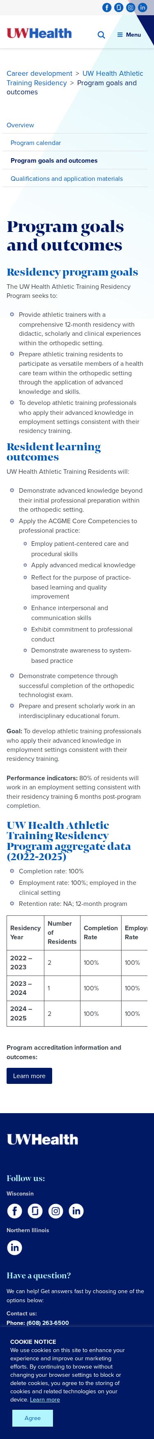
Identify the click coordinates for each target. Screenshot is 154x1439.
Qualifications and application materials (67, 178)
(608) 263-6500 (48, 1323)
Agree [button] (33, 1418)
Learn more (29, 1076)
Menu (133, 34)
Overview (20, 125)
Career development (39, 73)
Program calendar (36, 142)
